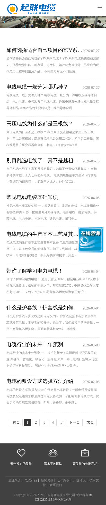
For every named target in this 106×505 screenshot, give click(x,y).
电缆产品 (31, 480)
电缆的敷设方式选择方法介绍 (39, 381)
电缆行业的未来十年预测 (34, 344)
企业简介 (14, 480)
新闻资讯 (47, 480)
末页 (90, 422)
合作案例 (63, 480)
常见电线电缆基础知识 (32, 197)
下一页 (74, 422)
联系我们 (56, 485)
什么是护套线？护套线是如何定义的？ (50, 307)
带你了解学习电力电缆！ (34, 271)
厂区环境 (79, 480)
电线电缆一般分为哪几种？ (37, 87)
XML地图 (65, 499)
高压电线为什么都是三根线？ (39, 123)
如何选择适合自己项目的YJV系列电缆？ (52, 50)
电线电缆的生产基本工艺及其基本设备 (50, 234)
